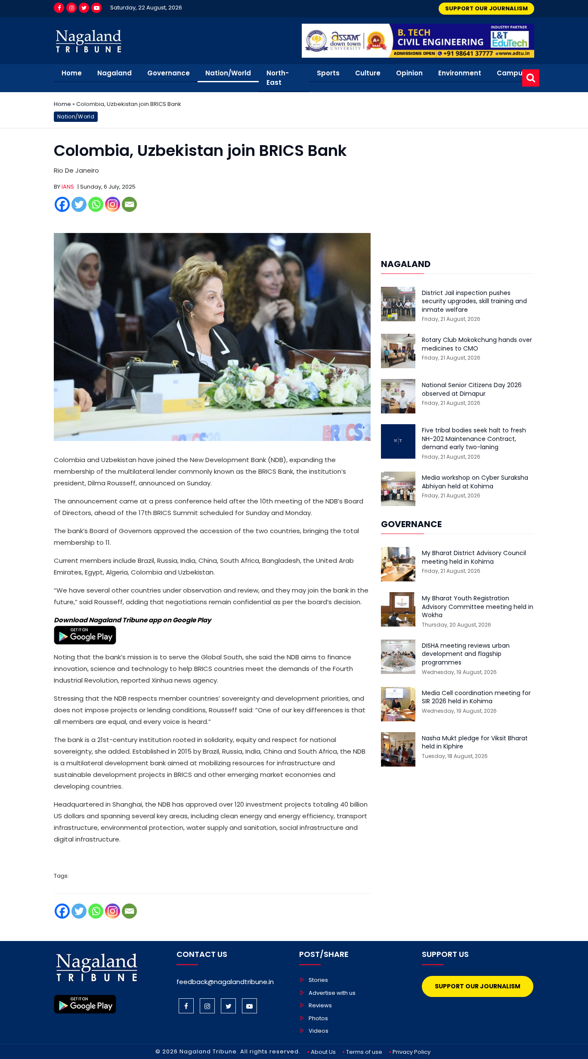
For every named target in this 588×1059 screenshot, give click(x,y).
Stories (318, 980)
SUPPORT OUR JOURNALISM (486, 8)
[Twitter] (84, 8)
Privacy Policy (411, 1052)
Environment (459, 73)
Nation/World (228, 73)
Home (72, 73)
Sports (328, 73)
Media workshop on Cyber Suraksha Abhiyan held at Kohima (475, 482)
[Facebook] (59, 8)
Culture (368, 73)
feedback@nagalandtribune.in (225, 981)
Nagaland (114, 73)
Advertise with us (332, 993)
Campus (511, 73)
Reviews (320, 1005)
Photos (318, 1018)
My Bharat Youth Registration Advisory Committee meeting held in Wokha (477, 606)
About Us (323, 1052)
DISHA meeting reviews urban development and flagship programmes (466, 654)
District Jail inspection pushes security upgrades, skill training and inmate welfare (474, 301)
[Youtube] (96, 8)
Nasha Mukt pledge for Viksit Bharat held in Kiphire (475, 742)
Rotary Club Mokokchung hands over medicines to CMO (477, 344)
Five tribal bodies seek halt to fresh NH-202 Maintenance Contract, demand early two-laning (474, 438)
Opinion (409, 73)
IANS (68, 187)
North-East (277, 77)
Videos (318, 1031)
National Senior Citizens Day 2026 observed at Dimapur (472, 389)
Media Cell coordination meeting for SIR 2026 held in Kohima (476, 697)
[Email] (129, 204)
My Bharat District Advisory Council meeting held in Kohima (474, 557)
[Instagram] (71, 8)
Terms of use (364, 1052)
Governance (168, 73)
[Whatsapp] (95, 204)
